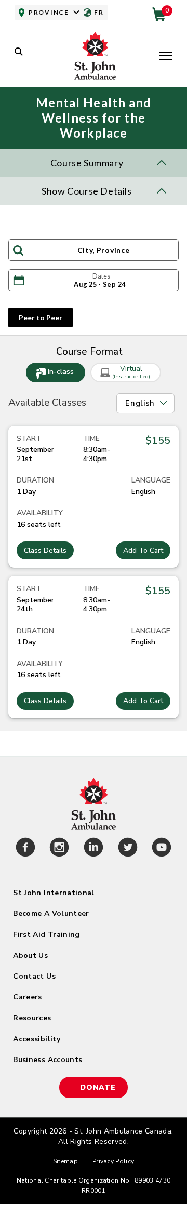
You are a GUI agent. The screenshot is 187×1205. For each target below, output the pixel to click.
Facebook (25, 848)
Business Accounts (47, 1060)
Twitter (128, 848)
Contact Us (34, 976)
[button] (165, 57)
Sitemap (65, 1161)
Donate (97, 1087)
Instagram (60, 848)
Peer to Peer (40, 317)
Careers (27, 997)
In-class (61, 372)
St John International (53, 893)
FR (98, 12)
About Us (30, 955)
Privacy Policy (113, 1161)
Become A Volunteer (51, 914)
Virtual (131, 372)
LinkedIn (93, 848)
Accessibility (36, 1039)
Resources (32, 1018)
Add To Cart (143, 551)
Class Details (45, 551)
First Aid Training (46, 934)
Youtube (161, 848)
